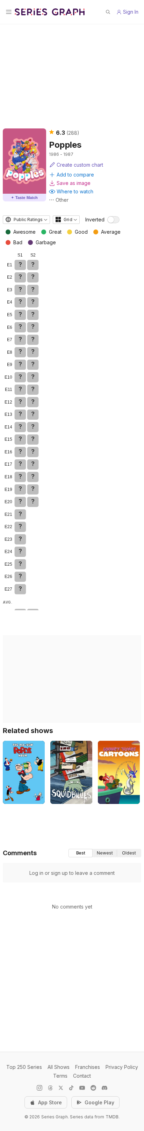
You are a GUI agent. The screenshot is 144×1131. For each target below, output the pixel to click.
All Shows (59, 1067)
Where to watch (75, 191)
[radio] (81, 853)
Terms (60, 1076)
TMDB (112, 1116)
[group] (105, 853)
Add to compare (75, 175)
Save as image (74, 183)
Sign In (130, 12)
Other (62, 200)
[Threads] (50, 1087)
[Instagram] (39, 1088)
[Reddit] (93, 1088)
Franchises (87, 1067)
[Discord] (104, 1088)
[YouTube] (82, 1088)
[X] (60, 1087)
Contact (82, 1076)
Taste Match (24, 197)
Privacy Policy (122, 1067)
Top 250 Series (24, 1067)
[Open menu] (9, 12)
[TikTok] (71, 1087)
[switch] (113, 219)
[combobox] (26, 219)
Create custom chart (80, 165)
